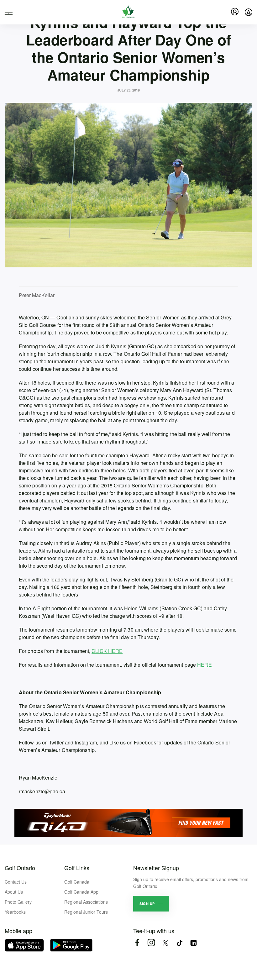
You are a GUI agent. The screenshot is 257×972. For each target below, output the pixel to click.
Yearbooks (15, 912)
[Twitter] (165, 943)
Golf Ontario (20, 868)
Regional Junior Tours (86, 912)
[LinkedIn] (193, 943)
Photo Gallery (18, 902)
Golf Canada (76, 882)
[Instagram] (151, 943)
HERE (205, 664)
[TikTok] (179, 943)
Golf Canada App (81, 892)
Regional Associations (86, 902)
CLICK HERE (107, 650)
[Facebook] (137, 943)
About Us (14, 892)
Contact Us (16, 882)
